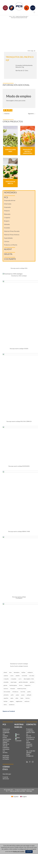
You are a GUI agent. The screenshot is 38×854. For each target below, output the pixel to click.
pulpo (17, 695)
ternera (28, 698)
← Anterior (6, 113)
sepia (11, 698)
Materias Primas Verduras (11, 234)
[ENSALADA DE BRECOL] (10, 168)
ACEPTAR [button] (29, 851)
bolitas (23, 672)
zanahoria (11, 704)
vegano (12, 701)
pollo (12, 695)
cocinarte (24, 675)
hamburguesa (13, 685)
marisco (6, 688)
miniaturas (15, 691)
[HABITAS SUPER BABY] (10, 136)
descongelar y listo (29, 679)
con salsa (31, 675)
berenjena (16, 672)
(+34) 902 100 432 (30, 751)
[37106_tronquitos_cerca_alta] (19, 34)
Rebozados (7, 214)
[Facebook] (30, 762)
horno (20, 685)
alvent (5, 672)
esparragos (14, 682)
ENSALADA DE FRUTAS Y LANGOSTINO (27, 151)
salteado (29, 695)
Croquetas (7, 217)
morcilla (23, 691)
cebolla (18, 675)
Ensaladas (7, 228)
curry (19, 679)
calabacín (30, 672)
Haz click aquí (7, 774)
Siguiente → (31, 113)
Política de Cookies (18, 851)
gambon (32, 682)
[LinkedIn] (27, 762)
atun (10, 672)
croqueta (6, 679)
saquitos (6, 698)
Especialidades (8, 238)
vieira (5, 704)
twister (6, 701)
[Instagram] (32, 762)
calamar (6, 675)
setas (16, 698)
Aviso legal (29, 791)
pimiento (6, 695)
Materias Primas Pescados (12, 231)
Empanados (7, 207)
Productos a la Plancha (10, 245)
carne (11, 675)
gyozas (5, 685)
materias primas (21, 688)
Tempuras (7, 210)
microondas (7, 691)
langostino (27, 685)
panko (29, 691)
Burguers (6, 221)
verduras (26, 701)
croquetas (13, 679)
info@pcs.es (29, 756)
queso (22, 695)
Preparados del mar (9, 200)
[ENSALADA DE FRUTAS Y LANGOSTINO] (27, 136)
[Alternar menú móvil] (34, 12)
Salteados (7, 224)
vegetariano (19, 701)
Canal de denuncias (6, 777)
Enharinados (7, 204)
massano (12, 688)
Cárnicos (6, 241)
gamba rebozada (23, 682)
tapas (21, 698)
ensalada (6, 682)
